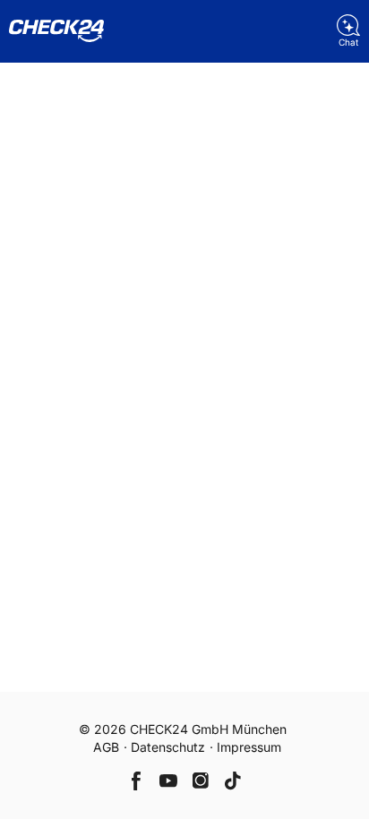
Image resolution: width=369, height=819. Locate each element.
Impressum (249, 747)
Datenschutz (168, 747)
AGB (106, 747)
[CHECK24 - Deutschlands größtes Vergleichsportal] (56, 31)
